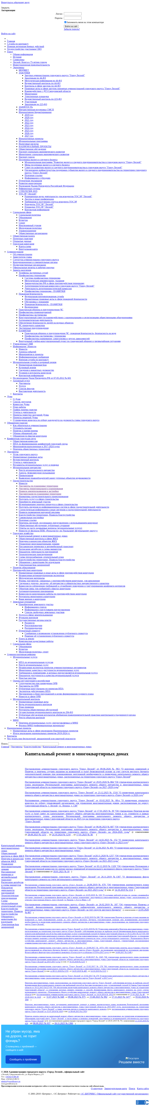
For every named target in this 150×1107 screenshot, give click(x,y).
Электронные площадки (37, 96)
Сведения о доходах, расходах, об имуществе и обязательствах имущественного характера (64, 583)
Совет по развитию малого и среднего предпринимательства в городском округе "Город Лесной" (73, 167)
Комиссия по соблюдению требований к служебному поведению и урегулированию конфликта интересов (72, 586)
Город (10, 51)
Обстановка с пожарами (37, 301)
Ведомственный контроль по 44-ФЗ (42, 83)
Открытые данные (22, 241)
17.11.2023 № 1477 (121, 997)
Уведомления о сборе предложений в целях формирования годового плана (56, 694)
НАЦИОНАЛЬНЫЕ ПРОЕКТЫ (35, 146)
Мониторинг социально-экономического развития (44, 154)
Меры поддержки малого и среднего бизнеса (47, 165)
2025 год (29, 130)
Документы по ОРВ (29, 686)
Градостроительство (23, 480)
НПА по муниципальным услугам (36, 662)
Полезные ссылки (33, 175)
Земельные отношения (24, 602)
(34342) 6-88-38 (12, 1077)
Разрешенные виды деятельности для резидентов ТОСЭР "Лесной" (58, 196)
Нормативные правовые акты (28, 457)
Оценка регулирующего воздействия (31, 680)
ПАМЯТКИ (25, 330)
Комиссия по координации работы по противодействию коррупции (53, 594)
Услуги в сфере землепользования (36, 615)
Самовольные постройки (31, 517)
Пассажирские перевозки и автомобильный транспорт (46, 546)
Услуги (22, 386)
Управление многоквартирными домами (39, 544)
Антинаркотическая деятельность (35, 320)
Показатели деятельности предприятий (38, 552)
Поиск (132, 1088)
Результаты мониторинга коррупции (37, 596)
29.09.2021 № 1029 (33, 997)
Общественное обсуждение (32, 149)
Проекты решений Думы (25, 417)
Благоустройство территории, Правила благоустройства (47, 515)
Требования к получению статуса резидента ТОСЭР (51, 201)
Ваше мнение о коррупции (32, 599)
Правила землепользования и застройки (39, 491)
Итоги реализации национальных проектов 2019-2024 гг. (41, 733)
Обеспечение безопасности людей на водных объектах (46, 323)
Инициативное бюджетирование (35, 112)
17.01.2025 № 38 (84, 834)
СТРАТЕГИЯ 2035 (28, 191)
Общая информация (23, 54)
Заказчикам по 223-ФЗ (36, 104)
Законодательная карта (115, 1088)
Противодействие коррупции (27, 570)
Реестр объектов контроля (32, 717)
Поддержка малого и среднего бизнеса (38, 159)
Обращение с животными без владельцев (39, 562)
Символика (18, 59)
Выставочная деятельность (32, 391)
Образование (25, 217)
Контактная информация (37, 209)
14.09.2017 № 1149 (123, 952)
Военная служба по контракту (34, 359)
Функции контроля (28, 617)
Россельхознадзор (33, 625)
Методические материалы (32, 578)
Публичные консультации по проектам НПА (41, 688)
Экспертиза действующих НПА (35, 691)
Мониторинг (31, 94)
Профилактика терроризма (32, 275)
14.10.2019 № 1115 (98, 971)
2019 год (29, 115)
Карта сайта (143, 1088)
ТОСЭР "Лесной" (28, 194)
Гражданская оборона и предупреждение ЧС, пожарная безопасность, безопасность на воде (70, 333)
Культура (23, 220)
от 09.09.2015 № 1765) (77, 1011)
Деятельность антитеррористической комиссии (48, 288)
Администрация (15, 251)
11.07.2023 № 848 (55, 997)
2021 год (29, 120)
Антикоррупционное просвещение (36, 591)
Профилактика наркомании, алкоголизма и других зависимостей (57, 338)
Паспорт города (27, 157)
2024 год (29, 128)
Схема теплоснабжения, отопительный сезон (41, 557)
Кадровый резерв (27, 367)
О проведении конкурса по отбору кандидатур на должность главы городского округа (56, 420)
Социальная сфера (22, 212)
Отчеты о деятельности (24, 412)
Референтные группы (29, 188)
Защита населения (22, 270)
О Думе (17, 399)
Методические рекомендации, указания (44, 280)
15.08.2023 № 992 (98, 997)
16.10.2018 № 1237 (77, 962)
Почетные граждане (23, 238)
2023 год (29, 125)
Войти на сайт (8, 33)
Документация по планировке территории (40, 494)
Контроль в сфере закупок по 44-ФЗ (42, 86)
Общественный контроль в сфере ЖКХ (38, 538)
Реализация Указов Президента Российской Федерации (46, 186)
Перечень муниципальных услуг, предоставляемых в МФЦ (48, 723)
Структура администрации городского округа (36, 259)
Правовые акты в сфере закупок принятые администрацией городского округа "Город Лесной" (72, 88)
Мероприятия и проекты (31, 354)
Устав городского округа (25, 454)
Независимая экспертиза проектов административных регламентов (52, 667)
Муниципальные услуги (25, 657)
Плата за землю (26, 638)
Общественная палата (24, 236)
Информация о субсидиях (37, 178)
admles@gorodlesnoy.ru (10, 1081)
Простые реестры (27, 678)
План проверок (26, 707)
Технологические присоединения (35, 554)
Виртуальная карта (28, 249)
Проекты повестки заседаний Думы (31, 415)
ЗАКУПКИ (24, 72)
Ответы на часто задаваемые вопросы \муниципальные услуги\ (50, 528)
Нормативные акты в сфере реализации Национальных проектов (45, 730)
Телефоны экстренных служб (33, 273)
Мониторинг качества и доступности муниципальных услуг (49, 670)
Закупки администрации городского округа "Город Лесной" (55, 75)
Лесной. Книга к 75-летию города (30, 62)
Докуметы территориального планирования (41, 488)
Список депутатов (22, 401)
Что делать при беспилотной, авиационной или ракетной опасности (41, 738)
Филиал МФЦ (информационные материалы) (41, 725)
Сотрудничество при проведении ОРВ (38, 683)
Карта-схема (25, 246)
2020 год (29, 117)
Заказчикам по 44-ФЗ (35, 78)
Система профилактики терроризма (42, 278)
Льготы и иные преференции (39, 199)
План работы (19, 407)
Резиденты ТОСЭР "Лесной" (39, 204)
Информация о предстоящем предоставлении (47, 609)
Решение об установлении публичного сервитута (49, 636)
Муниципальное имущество (27, 467)
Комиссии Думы (21, 404)
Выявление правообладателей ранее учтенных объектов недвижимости (55, 478)
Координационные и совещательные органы (35, 262)
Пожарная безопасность (31, 294)
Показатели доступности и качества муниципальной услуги (49, 675)
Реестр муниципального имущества (37, 470)
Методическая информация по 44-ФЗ (43, 80)
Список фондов (26, 388)
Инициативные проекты (31, 138)
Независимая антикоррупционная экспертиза (41, 575)
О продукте (97, 1088)
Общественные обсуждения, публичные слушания (44, 525)
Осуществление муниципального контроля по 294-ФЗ (46, 712)
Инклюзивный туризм (30, 225)
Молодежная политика (30, 228)
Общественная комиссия (25, 441)
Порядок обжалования (24, 567)
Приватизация (26, 475)
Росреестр (30, 623)
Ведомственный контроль (26, 459)
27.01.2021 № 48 (137, 994)
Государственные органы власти (35, 620)
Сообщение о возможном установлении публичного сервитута (56, 633)
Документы (24, 383)
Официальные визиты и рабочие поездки (33, 267)
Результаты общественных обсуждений (38, 709)
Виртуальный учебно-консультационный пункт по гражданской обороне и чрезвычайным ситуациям (70, 341)
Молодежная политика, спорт (33, 652)
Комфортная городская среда (21, 438)
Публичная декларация (30, 180)
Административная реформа (21, 654)
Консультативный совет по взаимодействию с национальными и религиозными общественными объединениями (75, 317)
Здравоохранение (27, 230)
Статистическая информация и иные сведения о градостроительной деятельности (60, 509)
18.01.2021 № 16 (61, 871)
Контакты (18, 394)
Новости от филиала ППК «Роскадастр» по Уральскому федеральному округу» (58, 530)
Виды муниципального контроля (35, 704)
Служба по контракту (18, 44)
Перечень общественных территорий (31, 449)
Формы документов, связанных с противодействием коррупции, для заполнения (59, 580)
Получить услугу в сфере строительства (39, 499)
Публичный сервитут (29, 630)
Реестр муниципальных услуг (34, 665)
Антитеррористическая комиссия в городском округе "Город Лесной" (59, 286)
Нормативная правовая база (33, 365)
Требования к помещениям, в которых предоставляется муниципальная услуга (58, 673)
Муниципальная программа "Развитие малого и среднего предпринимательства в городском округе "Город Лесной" (83, 162)
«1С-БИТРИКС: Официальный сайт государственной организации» (114, 1094)
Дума (9, 396)
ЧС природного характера (32, 325)
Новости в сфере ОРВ (30, 696)
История (17, 57)
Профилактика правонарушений (35, 312)
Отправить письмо (22, 428)
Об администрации (22, 254)
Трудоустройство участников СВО (24, 49)
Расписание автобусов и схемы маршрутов (40, 549)
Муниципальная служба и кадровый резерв (34, 362)
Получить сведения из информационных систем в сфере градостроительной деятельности (64, 507)
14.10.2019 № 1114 (124, 890)
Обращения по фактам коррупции (30, 436)
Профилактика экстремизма (33, 315)
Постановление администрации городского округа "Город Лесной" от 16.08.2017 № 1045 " (65, 957)
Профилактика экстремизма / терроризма (45, 336)
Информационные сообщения (34, 357)
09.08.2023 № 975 (77, 997)
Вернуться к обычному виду (15, 2)
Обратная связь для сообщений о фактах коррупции (45, 588)
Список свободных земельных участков (44, 612)
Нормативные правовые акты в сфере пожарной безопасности (56, 299)
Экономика (18, 67)
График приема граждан (25, 409)
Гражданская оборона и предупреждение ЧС (41, 309)
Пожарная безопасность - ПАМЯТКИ (43, 304)
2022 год (29, 123)
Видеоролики (31, 307)
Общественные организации (33, 233)
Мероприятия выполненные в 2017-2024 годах (36, 446)
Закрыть (5, 7)
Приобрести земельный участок (35, 501)
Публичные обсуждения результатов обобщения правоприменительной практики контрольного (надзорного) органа (77, 715)
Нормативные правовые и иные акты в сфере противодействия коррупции (56, 573)
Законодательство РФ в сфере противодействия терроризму (54, 283)
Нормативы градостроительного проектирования (43, 496)
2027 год (29, 136)
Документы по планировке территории (38, 486)
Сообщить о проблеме (23, 1059)
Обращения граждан (17, 423)
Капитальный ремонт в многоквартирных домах (43, 536)
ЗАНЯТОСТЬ (26, 107)
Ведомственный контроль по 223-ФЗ (43, 99)
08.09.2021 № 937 (41, 1023)
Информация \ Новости (24, 346)
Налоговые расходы (29, 144)
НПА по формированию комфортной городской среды (40, 444)
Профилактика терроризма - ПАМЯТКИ (45, 291)
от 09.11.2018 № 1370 (59, 971)
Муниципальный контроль (26, 699)
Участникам (31, 101)
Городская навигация (23, 244)
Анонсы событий (27, 351)
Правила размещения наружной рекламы (39, 512)
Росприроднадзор (33, 628)
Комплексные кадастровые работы (36, 641)
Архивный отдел (21, 380)
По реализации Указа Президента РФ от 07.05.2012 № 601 (42, 378)
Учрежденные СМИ (23, 344)
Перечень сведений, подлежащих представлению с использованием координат (58, 523)
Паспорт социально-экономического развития (42, 151)
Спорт (22, 223)
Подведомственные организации (29, 265)
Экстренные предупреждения (33, 328)
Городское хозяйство (23, 533)
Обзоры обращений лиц (25, 433)
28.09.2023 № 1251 (37, 834)
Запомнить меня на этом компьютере (85, 22)
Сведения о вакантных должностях (36, 370)
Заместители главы (22, 257)
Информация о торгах (36, 607)
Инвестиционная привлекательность (31, 65)
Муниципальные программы (33, 141)
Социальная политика (30, 215)
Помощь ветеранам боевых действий (25, 46)
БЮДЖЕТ (24, 70)
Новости (23, 349)
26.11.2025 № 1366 (63, 1023)
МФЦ (16, 720)
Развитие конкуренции (30, 183)
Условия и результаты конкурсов (35, 373)
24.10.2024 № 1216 (61, 834)
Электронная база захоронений (34, 565)
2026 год (29, 133)
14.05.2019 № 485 (79, 971)
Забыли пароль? (72, 29)
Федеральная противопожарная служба (44, 296)
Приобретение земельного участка (36, 604)
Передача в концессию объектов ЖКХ (38, 541)
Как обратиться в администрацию (30, 425)
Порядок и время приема (25, 430)
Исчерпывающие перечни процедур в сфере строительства (48, 504)
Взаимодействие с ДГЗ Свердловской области (48, 91)
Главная (11, 41)
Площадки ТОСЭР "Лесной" (39, 207)
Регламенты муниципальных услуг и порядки (36, 465)
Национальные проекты (19, 728)
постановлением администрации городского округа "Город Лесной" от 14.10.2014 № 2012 (74, 994)
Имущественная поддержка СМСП (36, 109)
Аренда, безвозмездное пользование (37, 473)
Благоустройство (32, 746)
